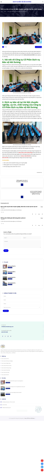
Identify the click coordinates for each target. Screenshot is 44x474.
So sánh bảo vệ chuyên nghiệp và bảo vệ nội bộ (12, 277)
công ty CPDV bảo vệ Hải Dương (29, 418)
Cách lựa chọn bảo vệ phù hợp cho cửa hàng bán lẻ (12, 266)
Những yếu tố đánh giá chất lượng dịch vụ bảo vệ (13, 218)
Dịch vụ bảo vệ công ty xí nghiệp (7, 360)
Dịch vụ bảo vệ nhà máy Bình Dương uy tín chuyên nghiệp (15, 162)
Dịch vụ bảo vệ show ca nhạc (6, 365)
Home (2, 11)
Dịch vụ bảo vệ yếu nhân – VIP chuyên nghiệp (12, 283)
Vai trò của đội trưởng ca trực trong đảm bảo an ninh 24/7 (12, 271)
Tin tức (5, 11)
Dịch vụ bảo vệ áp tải (5, 374)
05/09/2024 (39, 46)
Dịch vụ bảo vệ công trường (6, 367)
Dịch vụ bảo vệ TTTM (5, 358)
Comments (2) (39, 172)
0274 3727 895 (4, 332)
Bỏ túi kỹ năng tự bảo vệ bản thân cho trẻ (12, 166)
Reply (42, 206)
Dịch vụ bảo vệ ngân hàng (6, 363)
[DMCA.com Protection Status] (22, 411)
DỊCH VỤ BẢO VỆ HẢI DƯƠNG (22, 1)
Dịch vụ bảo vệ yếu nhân (6, 370)
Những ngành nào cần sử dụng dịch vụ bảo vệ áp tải (14, 164)
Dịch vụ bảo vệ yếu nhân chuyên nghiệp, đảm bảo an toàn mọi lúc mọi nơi (19, 206)
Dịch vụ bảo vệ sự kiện (5, 372)
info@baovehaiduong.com (7, 326)
